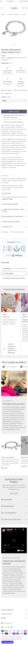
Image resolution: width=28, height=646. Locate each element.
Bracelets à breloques (13, 14)
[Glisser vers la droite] (16, 44)
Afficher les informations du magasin (13, 122)
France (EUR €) (7, 623)
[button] (5, 63)
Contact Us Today (7, 199)
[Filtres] (2, 273)
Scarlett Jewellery (11, 637)
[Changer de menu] (1, 8)
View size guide (6, 193)
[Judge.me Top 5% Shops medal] (14, 248)
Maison (3, 14)
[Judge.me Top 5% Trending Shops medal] (21, 248)
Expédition (11, 58)
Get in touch (14, 493)
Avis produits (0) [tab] (7, 268)
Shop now (4, 467)
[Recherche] (23, 8)
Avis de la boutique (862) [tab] (19, 268)
